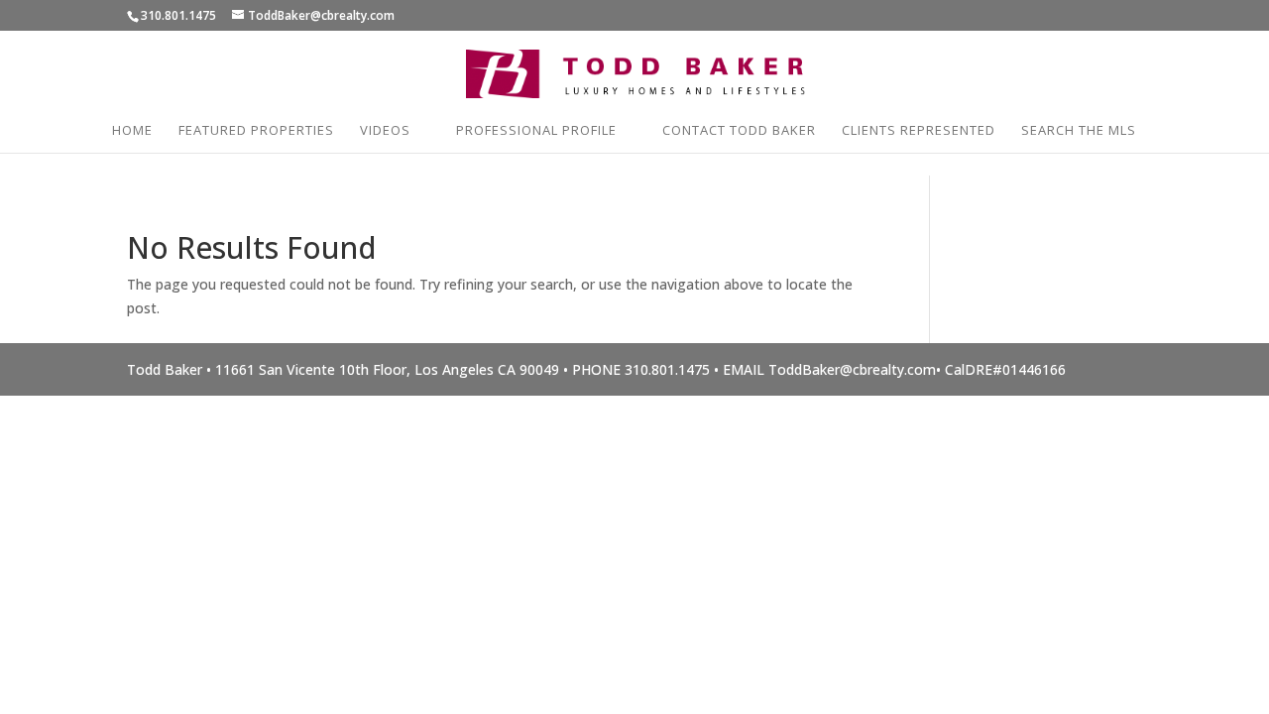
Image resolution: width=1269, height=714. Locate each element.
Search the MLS (1078, 131)
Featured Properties (256, 131)
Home (132, 131)
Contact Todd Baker (739, 131)
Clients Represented (918, 131)
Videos (385, 131)
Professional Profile (536, 131)
